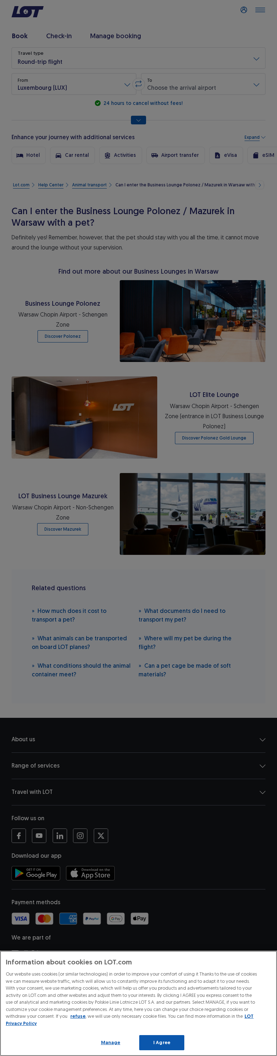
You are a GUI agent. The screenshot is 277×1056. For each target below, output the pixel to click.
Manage (110, 1042)
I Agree (161, 1042)
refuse (77, 1016)
